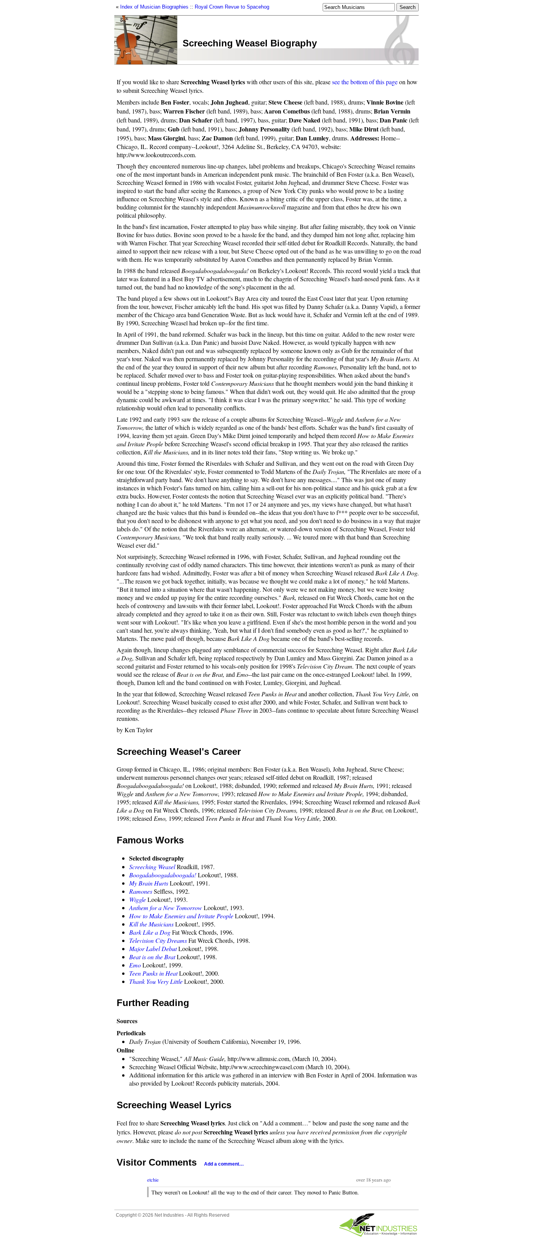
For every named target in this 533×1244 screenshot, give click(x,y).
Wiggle (137, 899)
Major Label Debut (153, 948)
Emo (135, 965)
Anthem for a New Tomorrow (165, 907)
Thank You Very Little (156, 981)
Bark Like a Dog (150, 932)
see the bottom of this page (365, 82)
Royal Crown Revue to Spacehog (232, 7)
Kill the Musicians (151, 924)
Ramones (140, 891)
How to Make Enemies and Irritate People (181, 916)
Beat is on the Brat (152, 957)
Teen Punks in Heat (153, 973)
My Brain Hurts (148, 883)
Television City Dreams (158, 940)
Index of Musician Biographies (154, 7)
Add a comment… (224, 1164)
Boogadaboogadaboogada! (162, 875)
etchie (153, 1180)
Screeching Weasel (152, 866)
